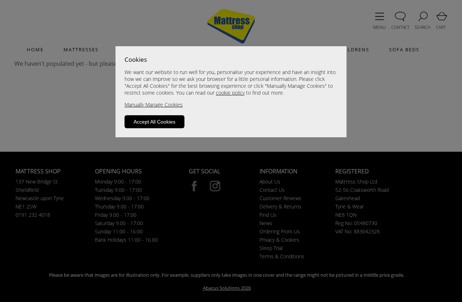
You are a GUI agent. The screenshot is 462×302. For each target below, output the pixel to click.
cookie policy (230, 92)
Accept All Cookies (154, 122)
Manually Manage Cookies (154, 104)
